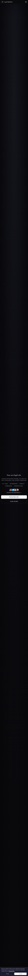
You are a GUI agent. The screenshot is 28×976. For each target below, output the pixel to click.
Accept (20, 973)
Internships (14, 483)
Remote (22, 483)
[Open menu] (26, 2)
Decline (7, 973)
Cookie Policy (11, 971)
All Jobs (5, 483)
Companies (8, 485)
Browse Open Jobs (14, 497)
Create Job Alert (14, 501)
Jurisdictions (18, 485)
